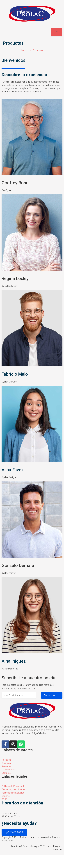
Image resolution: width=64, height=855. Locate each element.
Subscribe (49, 695)
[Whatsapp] (21, 744)
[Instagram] (13, 744)
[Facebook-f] (5, 744)
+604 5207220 (16, 832)
